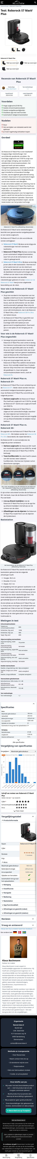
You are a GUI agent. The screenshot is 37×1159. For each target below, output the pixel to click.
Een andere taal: (6, 932)
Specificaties (30, 1157)
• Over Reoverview (18, 1055)
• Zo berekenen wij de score (18, 1062)
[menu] (3, 2)
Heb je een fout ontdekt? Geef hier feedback (16, 929)
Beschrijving (6, 1157)
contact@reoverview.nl (18, 1043)
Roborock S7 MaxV (11, 244)
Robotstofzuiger (5, 6)
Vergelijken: (5, 751)
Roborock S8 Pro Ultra (26, 312)
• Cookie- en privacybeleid (18, 1074)
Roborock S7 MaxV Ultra (13, 262)
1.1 (28, 89)
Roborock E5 (8, 375)
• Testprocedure (18, 1066)
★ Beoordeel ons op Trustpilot (18, 1111)
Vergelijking (18, 1157)
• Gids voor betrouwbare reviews (18, 1070)
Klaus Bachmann (11, 960)
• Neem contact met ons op (18, 1059)
